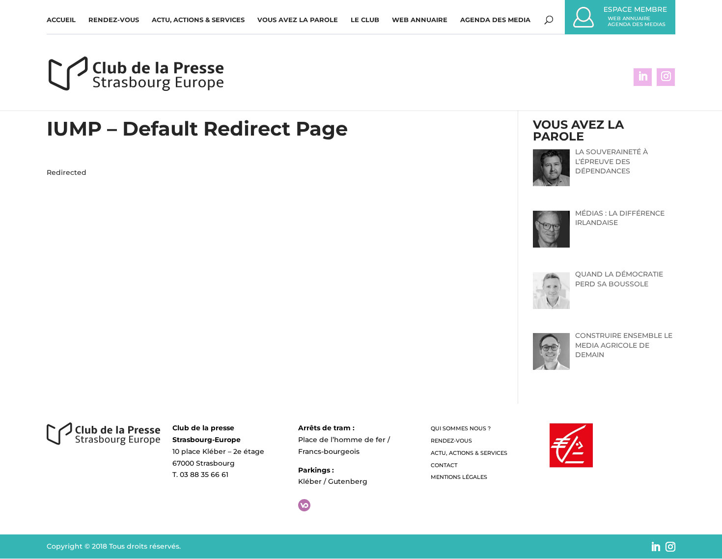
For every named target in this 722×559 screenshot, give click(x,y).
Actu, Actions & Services (198, 20)
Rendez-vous (113, 20)
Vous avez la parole (297, 20)
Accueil (61, 20)
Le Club (365, 20)
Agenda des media (495, 20)
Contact (444, 465)
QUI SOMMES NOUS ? (461, 428)
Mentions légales (459, 477)
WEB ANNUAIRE (419, 20)
